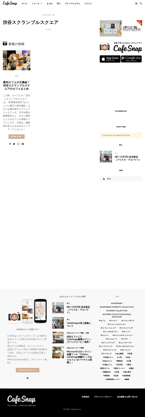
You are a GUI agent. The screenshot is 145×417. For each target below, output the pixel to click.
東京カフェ (105, 368)
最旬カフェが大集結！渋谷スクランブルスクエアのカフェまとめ (16, 85)
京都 (130, 354)
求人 (59, 3)
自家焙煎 (127, 376)
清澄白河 (107, 372)
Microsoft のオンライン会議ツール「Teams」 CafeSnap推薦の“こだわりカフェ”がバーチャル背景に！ (79, 357)
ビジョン (88, 3)
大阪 (129, 361)
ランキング (107, 354)
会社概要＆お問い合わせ (127, 397)
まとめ (49, 3)
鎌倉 (127, 379)
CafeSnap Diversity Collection (117, 307)
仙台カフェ (108, 361)
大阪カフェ (108, 365)
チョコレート (112, 339)
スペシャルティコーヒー (123, 335)
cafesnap (117, 303)
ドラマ (125, 339)
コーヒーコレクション (117, 324)
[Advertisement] (121, 86)
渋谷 (117, 372)
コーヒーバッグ (127, 328)
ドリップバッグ (109, 343)
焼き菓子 (127, 372)
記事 (16, 76)
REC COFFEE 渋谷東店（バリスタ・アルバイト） (128, 158)
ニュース (35, 3)
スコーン (105, 335)
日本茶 (120, 365)
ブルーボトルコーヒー (126, 346)
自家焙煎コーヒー (114, 379)
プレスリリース (111, 350)
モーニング (126, 350)
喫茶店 (120, 361)
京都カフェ (109, 357)
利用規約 (85, 397)
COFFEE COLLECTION (117, 311)
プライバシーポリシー (103, 397)
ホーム (24, 3)
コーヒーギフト (129, 320)
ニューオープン (126, 343)
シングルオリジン (111, 331)
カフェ (102, 320)
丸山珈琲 (120, 354)
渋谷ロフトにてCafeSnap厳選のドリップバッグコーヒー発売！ (79, 339)
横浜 (132, 368)
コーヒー (114, 320)
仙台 (128, 357)
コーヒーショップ (109, 328)
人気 (120, 357)
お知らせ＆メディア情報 (75, 333)
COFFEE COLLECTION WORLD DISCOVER (117, 315)
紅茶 (116, 376)
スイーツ (126, 331)
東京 (129, 365)
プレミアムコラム (72, 3)
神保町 (107, 376)
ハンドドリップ (106, 346)
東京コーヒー (120, 368)
